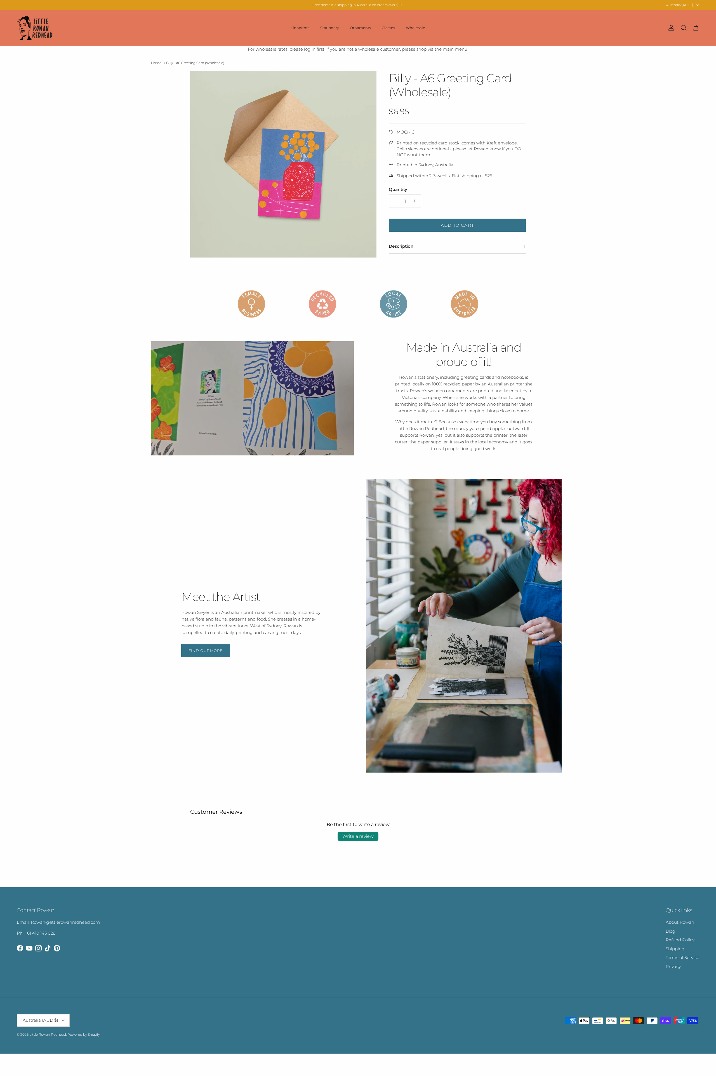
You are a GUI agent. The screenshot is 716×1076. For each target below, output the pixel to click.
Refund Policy (680, 939)
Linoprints (300, 27)
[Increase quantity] (416, 201)
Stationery (329, 27)
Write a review (358, 836)
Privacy (673, 966)
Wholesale (415, 27)
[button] (110, 1023)
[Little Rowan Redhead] (35, 28)
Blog (670, 931)
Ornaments (360, 27)
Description (401, 246)
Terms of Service (682, 957)
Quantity (398, 189)
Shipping (675, 948)
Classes (388, 27)
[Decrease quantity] (394, 201)
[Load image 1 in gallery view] (283, 164)
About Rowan (680, 922)
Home (156, 63)
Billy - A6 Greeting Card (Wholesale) (195, 63)
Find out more (206, 650)
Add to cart (457, 225)
